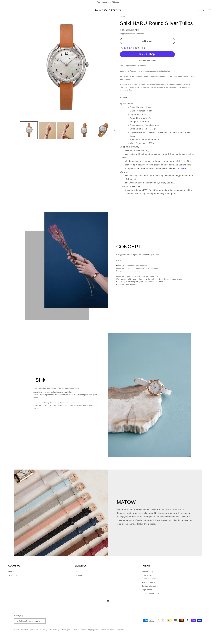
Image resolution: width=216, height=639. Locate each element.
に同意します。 (136, 48)
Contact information (150, 586)
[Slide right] (114, 130)
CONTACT (79, 575)
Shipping (123, 34)
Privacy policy (147, 575)
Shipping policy (148, 582)
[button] (5, 10)
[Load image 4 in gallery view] (84, 130)
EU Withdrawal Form (150, 593)
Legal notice (147, 590)
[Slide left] (17, 130)
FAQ (77, 572)
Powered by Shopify (40, 630)
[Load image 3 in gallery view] (65, 130)
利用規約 (128, 48)
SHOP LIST (13, 575)
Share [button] (125, 97)
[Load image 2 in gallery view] (47, 130)
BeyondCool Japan (26, 630)
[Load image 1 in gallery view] (29, 130)
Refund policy (147, 572)
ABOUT (11, 572)
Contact (182, 168)
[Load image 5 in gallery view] (102, 130)
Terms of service (149, 579)
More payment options (147, 60)
